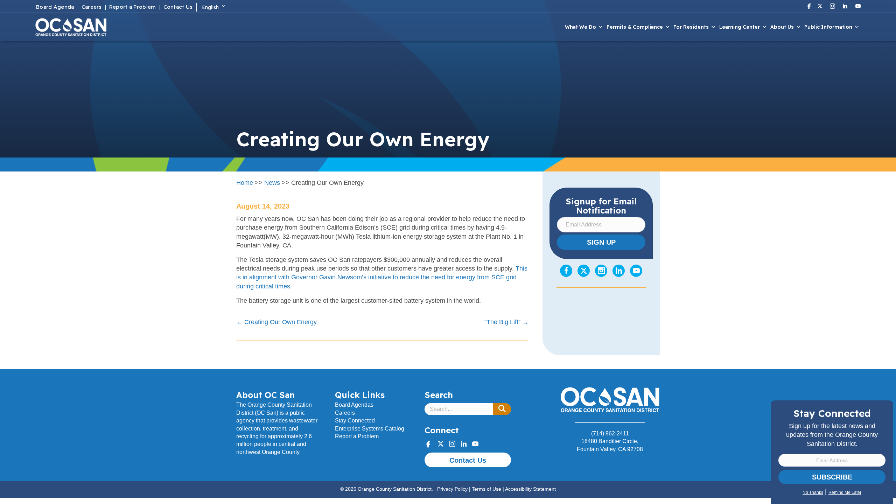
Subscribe (832, 477)
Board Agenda (55, 7)
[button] (502, 409)
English (210, 7)
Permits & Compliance (635, 27)
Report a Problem (132, 7)
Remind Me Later (844, 492)
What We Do (580, 27)
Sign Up (601, 242)
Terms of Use (486, 489)
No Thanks (813, 492)
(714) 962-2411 (610, 433)
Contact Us (178, 7)
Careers (92, 7)
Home (244, 182)
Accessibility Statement (530, 489)
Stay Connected (355, 421)
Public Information (828, 27)
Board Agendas (354, 405)
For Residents (691, 27)
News (272, 182)
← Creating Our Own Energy (276, 322)
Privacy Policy (452, 489)
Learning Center (739, 27)
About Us (782, 27)
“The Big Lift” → (506, 322)
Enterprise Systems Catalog (369, 429)
